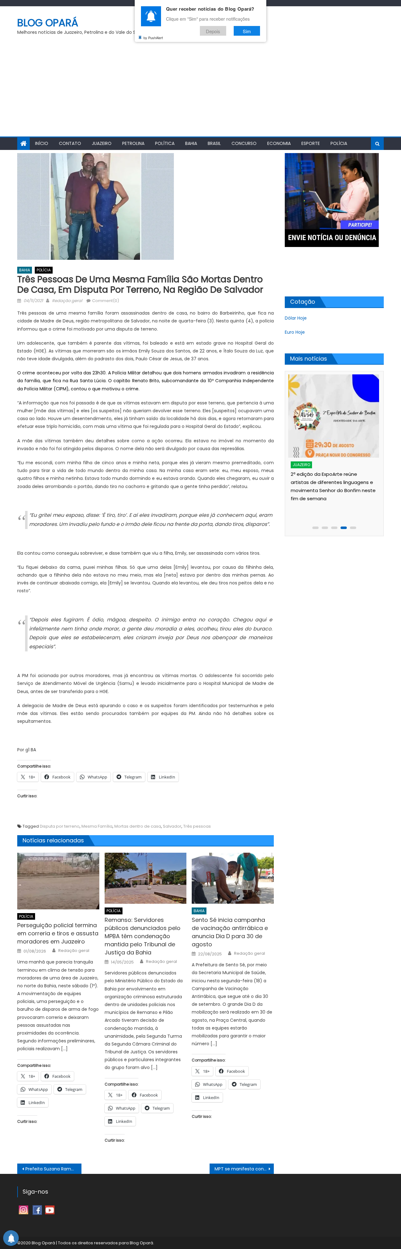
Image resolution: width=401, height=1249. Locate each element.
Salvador (172, 826)
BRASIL (214, 143)
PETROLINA (133, 143)
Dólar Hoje (296, 318)
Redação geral (67, 301)
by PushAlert (153, 37)
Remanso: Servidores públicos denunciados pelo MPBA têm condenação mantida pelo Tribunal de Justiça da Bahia (142, 936)
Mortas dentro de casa (137, 826)
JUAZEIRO (102, 143)
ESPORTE (310, 143)
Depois (213, 31)
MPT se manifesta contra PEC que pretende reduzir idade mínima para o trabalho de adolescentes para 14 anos (244, 1169)
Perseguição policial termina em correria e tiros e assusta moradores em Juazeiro (57, 933)
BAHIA (191, 143)
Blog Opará (47, 23)
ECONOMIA (279, 143)
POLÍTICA (164, 143)
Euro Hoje (295, 332)
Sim (247, 31)
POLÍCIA (339, 143)
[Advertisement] (200, 89)
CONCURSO (244, 143)
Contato (70, 143)
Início (41, 143)
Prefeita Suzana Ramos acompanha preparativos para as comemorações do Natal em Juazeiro (53, 1169)
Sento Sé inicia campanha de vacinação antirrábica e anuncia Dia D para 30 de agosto (230, 932)
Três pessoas (197, 826)
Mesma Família (96, 826)
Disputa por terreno (60, 826)
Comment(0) (105, 301)
